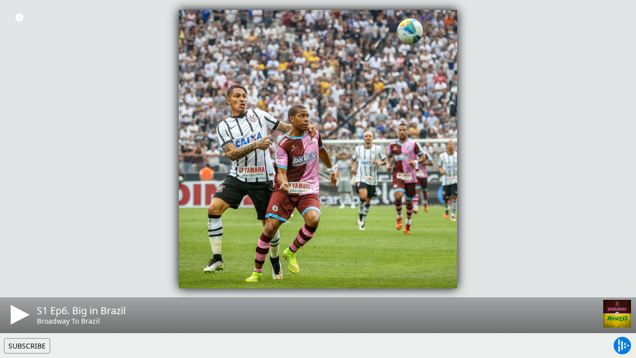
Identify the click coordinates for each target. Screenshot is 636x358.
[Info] (19, 17)
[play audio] (18, 314)
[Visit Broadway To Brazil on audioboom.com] (617, 314)
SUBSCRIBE (27, 346)
